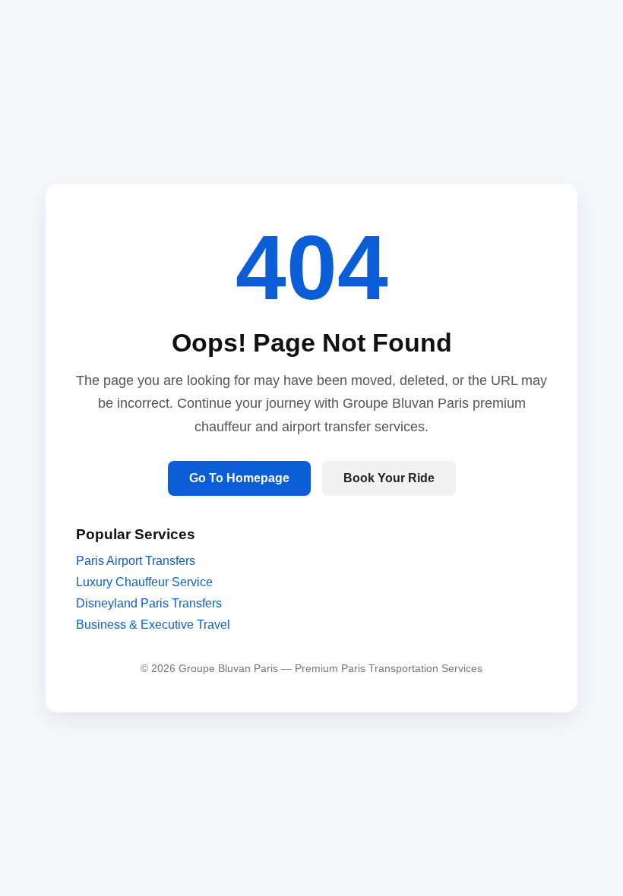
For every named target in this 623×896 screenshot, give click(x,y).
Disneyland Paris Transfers (149, 603)
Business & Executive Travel (153, 624)
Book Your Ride (389, 478)
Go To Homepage (239, 478)
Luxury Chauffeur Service (144, 582)
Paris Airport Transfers (135, 560)
